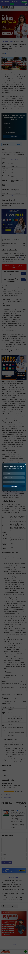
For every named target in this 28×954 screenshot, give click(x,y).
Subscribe (14, 486)
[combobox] (5, 482)
